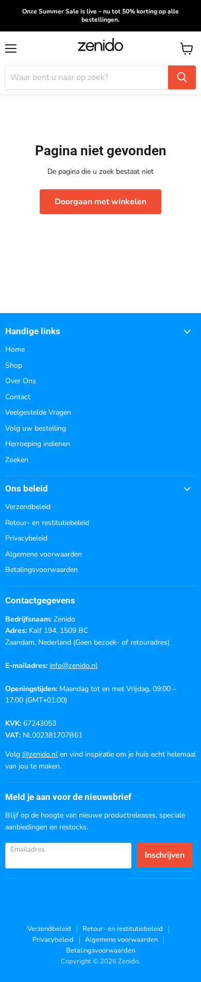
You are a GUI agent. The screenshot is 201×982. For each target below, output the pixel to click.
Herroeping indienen (37, 444)
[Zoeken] (182, 77)
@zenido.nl (40, 754)
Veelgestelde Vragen (38, 412)
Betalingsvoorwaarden (41, 570)
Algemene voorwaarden (43, 554)
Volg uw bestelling (35, 428)
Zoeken (16, 460)
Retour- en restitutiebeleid (47, 523)
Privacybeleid (26, 538)
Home (15, 349)
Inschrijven (165, 855)
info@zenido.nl (73, 665)
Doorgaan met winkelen (100, 201)
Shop (13, 365)
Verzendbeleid (28, 507)
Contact (17, 397)
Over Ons (20, 381)
